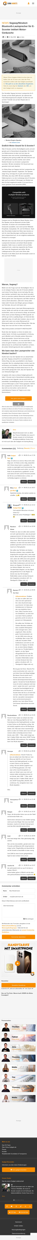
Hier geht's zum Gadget (18, 398)
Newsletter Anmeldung (18, 985)
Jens (14, 429)
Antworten (31, 481)
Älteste (33, 448)
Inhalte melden (18, 1226)
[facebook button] (7, 1206)
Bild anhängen (29, 919)
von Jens (21, 37)
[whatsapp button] (25, 1206)
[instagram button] (16, 1206)
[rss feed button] (30, 1206)
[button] (14, 1200)
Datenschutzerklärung (9, 925)
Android (20, 86)
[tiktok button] (20, 1206)
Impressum (18, 1222)
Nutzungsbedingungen (9, 928)
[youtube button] (11, 1206)
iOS (27, 86)
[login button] (28, 3)
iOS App (13, 1212)
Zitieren (23, 481)
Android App (24, 1212)
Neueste (26, 448)
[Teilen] (18, 404)
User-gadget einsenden (19, 1170)
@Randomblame (20, 596)
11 (5, 37)
